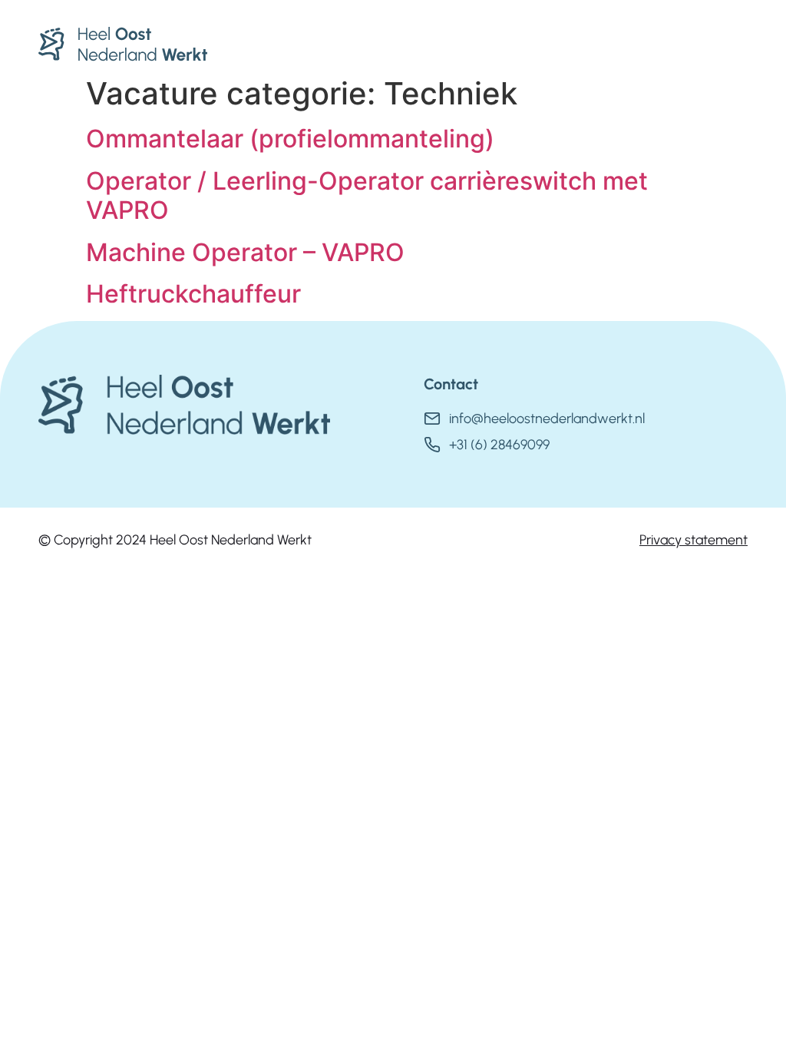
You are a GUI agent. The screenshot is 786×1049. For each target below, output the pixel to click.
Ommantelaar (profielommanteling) (290, 139)
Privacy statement (693, 539)
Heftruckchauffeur (193, 294)
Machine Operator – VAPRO (245, 252)
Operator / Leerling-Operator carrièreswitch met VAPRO (367, 195)
